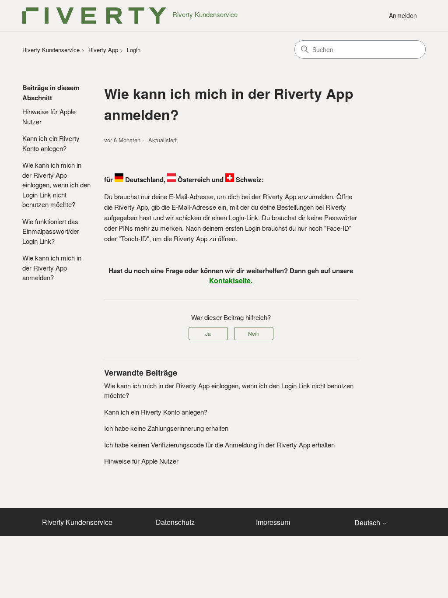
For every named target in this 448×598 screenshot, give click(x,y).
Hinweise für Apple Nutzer (49, 116)
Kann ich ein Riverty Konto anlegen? (51, 143)
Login (133, 50)
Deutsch (368, 523)
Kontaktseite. (230, 280)
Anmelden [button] (403, 15)
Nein (253, 333)
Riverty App (103, 50)
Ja (208, 333)
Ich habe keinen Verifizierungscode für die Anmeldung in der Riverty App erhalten (219, 444)
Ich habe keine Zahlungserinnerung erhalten (166, 428)
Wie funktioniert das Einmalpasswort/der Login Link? (50, 231)
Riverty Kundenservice (51, 50)
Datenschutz (175, 522)
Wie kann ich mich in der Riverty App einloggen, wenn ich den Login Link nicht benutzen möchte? (56, 184)
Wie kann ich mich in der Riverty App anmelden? (51, 267)
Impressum (273, 522)
